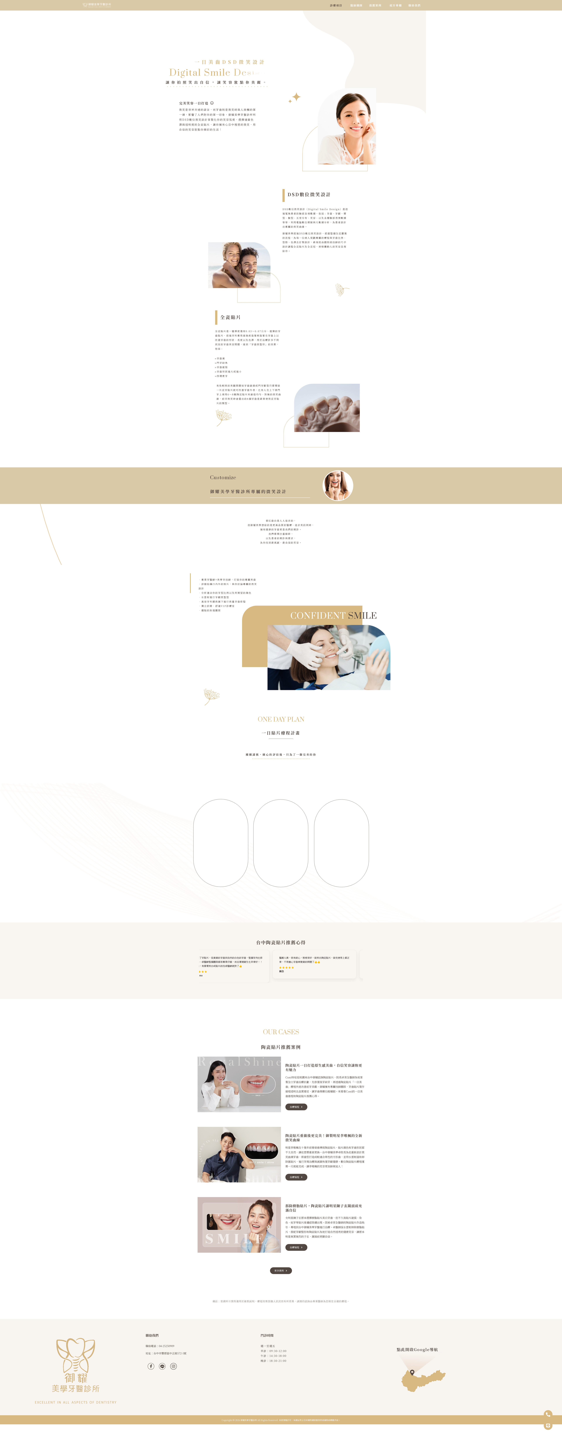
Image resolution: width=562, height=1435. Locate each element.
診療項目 (336, 5)
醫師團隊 (356, 5)
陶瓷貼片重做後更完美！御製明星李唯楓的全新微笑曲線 (323, 1137)
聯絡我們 (414, 5)
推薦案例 (375, 5)
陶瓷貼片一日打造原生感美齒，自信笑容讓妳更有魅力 (323, 1067)
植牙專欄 (396, 5)
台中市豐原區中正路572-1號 (170, 1353)
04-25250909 (166, 1346)
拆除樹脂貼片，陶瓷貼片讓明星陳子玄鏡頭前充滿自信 (323, 1208)
